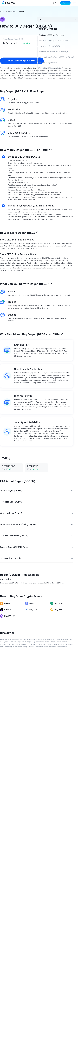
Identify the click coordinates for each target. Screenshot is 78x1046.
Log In (54, 3)
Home (2, 12)
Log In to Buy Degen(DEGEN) (21, 61)
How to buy (12, 12)
